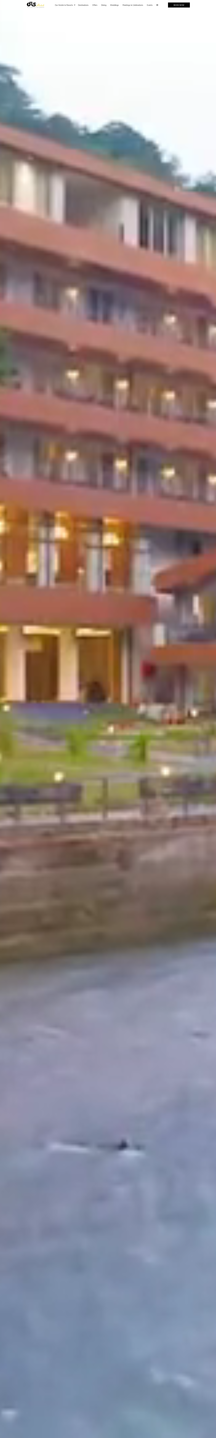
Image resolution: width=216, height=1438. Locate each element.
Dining (103, 5)
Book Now (179, 5)
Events (150, 5)
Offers (94, 5)
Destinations (83, 5)
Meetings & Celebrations (132, 5)
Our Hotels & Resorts (64, 5)
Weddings (114, 5)
